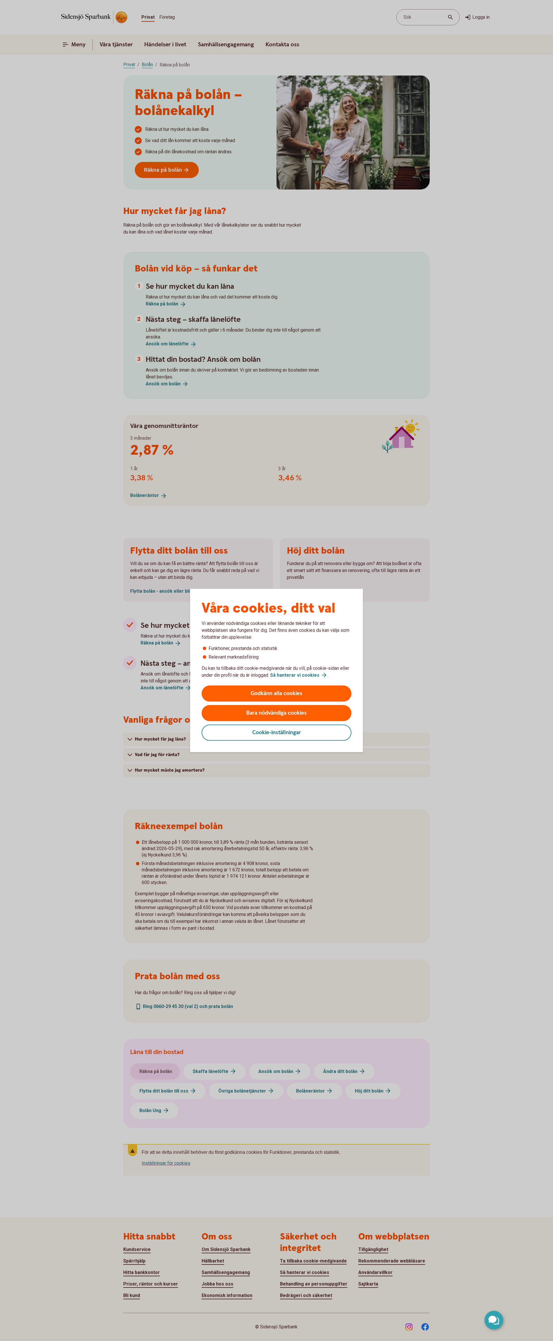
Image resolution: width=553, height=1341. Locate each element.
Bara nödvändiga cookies (276, 713)
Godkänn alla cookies (276, 693)
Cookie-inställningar (276, 732)
